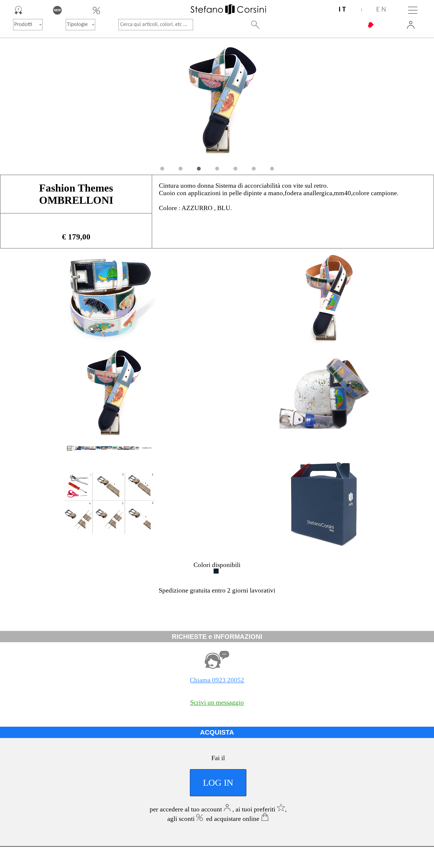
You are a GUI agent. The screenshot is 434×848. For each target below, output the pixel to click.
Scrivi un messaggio (217, 702)
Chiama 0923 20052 (217, 680)
